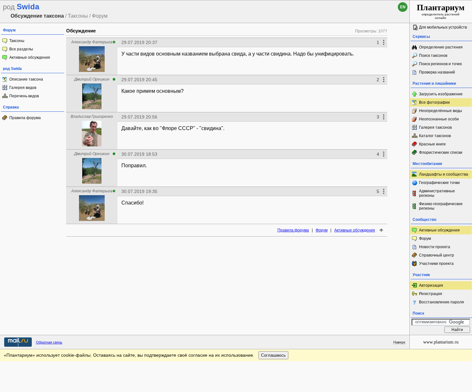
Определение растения (441, 47)
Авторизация (431, 285)
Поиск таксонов (433, 55)
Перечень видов (24, 96)
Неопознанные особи (439, 119)
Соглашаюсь (273, 355)
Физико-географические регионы (441, 206)
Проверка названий (437, 72)
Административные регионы (437, 193)
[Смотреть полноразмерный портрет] (92, 70)
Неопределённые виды (440, 111)
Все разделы (21, 49)
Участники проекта (436, 263)
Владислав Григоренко (92, 116)
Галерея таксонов (435, 127)
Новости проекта (434, 247)
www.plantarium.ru (441, 342)
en (403, 7)
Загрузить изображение (441, 94)
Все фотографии (434, 102)
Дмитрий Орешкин (91, 79)
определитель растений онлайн (441, 11)
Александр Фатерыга (91, 42)
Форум (322, 230)
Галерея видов (22, 87)
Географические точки (439, 182)
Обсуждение (81, 30)
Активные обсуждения (29, 57)
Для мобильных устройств (443, 27)
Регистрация (430, 294)
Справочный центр (436, 255)
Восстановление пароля (441, 302)
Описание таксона (26, 79)
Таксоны (16, 41)
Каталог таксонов (435, 136)
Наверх (399, 342)
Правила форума (25, 118)
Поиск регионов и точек (440, 64)
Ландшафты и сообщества (443, 174)
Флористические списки (440, 152)
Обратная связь (49, 342)
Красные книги (432, 144)
